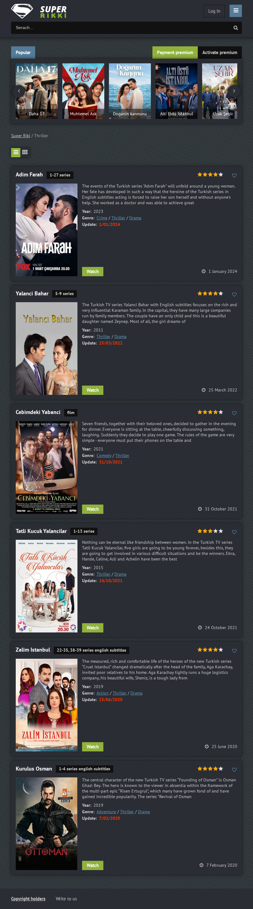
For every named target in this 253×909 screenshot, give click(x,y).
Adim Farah (29, 174)
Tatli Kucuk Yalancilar (41, 531)
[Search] (236, 28)
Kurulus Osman (34, 769)
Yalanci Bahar (32, 293)
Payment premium (175, 52)
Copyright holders (28, 899)
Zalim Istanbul (33, 650)
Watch (93, 271)
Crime (102, 218)
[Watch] (45, 11)
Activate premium (219, 52)
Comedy (104, 455)
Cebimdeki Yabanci (38, 412)
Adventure (106, 811)
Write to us (66, 899)
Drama (135, 218)
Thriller (118, 218)
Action (103, 693)
